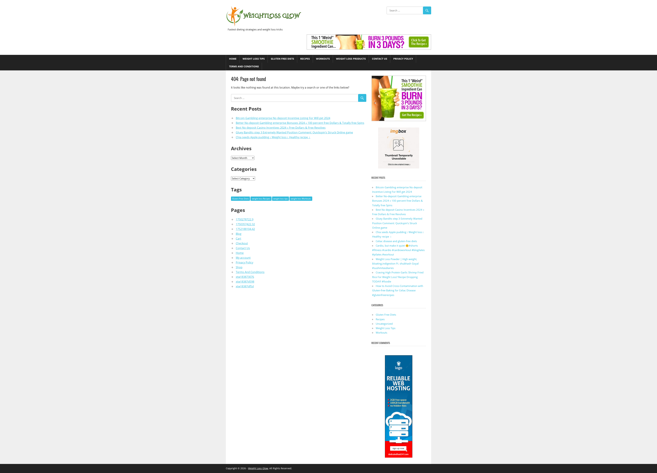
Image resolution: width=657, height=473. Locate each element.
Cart (238, 238)
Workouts (323, 58)
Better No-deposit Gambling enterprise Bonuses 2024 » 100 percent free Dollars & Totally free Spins (300, 123)
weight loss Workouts (301, 198)
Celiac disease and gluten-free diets (396, 241)
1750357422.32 (245, 224)
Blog (238, 234)
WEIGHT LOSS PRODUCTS (351, 58)
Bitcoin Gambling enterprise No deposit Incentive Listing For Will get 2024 (283, 118)
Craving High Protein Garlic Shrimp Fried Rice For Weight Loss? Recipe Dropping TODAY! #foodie (397, 277)
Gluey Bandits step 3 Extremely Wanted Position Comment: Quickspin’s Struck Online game (294, 132)
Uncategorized (384, 323)
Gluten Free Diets (282, 58)
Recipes (305, 58)
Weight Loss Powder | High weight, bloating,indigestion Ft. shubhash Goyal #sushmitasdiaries (395, 263)
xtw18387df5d (245, 286)
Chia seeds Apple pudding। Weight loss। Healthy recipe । (273, 137)
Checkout (242, 243)
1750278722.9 (244, 219)
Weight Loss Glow (258, 468)
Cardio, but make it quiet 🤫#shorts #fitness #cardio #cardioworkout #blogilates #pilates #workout (398, 250)
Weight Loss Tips (254, 58)
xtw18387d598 (245, 281)
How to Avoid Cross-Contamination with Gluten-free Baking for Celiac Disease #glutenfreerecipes (397, 290)
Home (232, 58)
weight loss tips (280, 198)
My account (243, 258)
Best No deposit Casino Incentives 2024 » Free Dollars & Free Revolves (281, 128)
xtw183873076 (245, 277)
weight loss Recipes (261, 198)
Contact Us (379, 58)
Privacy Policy (403, 58)
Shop (239, 267)
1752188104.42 (245, 229)
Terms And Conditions (244, 66)
